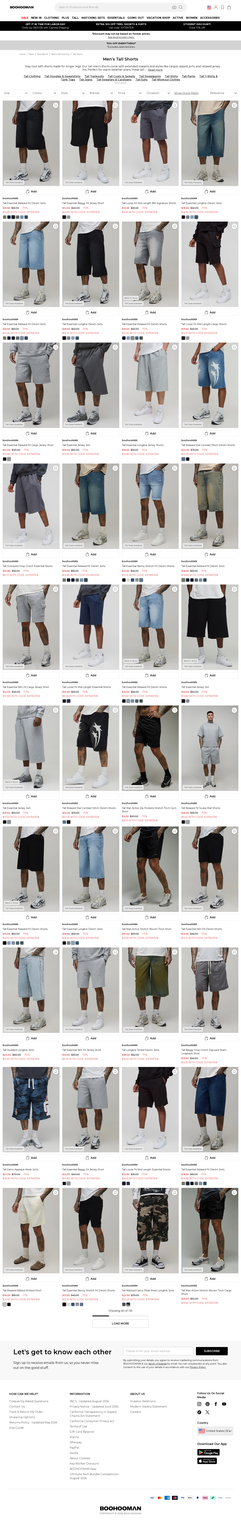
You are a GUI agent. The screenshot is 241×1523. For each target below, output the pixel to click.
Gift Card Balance (82, 1431)
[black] (64, 217)
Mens (31, 54)
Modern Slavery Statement (148, 1406)
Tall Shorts (78, 54)
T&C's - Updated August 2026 (89, 1401)
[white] (128, 580)
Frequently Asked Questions (28, 1401)
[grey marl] (68, 217)
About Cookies (80, 1458)
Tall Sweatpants (150, 76)
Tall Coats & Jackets (121, 76)
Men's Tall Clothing (60, 54)
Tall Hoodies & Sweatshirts (62, 76)
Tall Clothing (32, 76)
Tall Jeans (85, 79)
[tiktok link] (199, 1412)
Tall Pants (188, 76)
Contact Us (17, 1406)
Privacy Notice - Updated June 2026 (94, 1406)
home (23, 54)
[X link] (208, 1412)
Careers (135, 1411)
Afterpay (75, 1442)
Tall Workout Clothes (166, 79)
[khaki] (128, 1304)
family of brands (157, 1363)
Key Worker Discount (84, 1463)
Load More (120, 1323)
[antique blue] (26, 217)
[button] (209, 7)
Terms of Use (78, 1426)
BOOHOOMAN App (83, 1468)
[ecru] (4, 1304)
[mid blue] (9, 217)
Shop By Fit (42, 54)
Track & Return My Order (26, 1411)
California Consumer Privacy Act (92, 1421)
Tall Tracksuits (94, 76)
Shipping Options (22, 1417)
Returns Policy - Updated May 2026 (33, 1422)
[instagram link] (199, 1404)
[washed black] (13, 217)
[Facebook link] (216, 1404)
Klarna (74, 1437)
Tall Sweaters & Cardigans (114, 79)
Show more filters (186, 93)
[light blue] (22, 217)
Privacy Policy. (198, 1367)
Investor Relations (142, 1401)
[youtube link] (224, 1404)
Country (202, 1422)
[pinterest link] (208, 1404)
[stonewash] (4, 217)
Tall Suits (141, 79)
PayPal (74, 1447)
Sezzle (74, 1453)
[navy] (68, 701)
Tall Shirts (171, 76)
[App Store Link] (208, 1456)
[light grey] (17, 217)
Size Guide (16, 1427)
